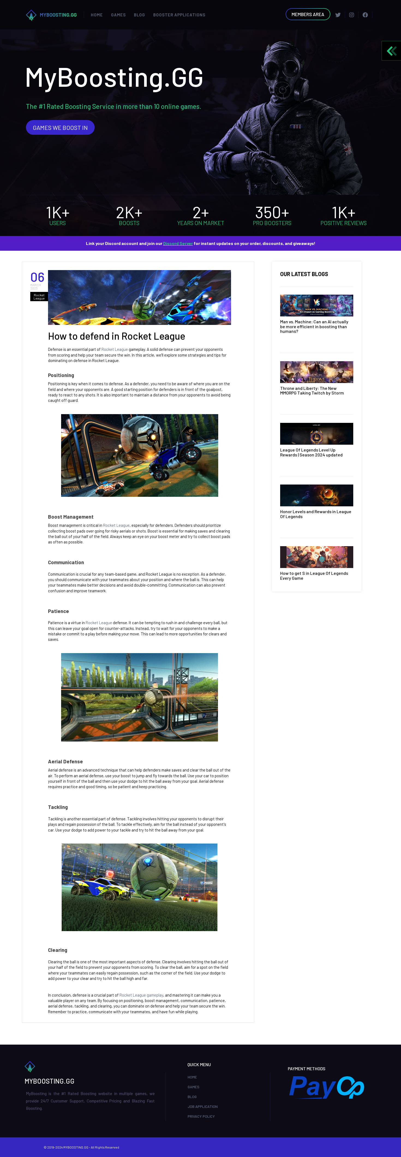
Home (97, 14)
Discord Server (178, 243)
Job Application (203, 1106)
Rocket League (114, 349)
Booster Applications (179, 14)
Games (118, 14)
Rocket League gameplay (141, 994)
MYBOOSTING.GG (58, 15)
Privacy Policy (201, 1116)
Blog (139, 14)
